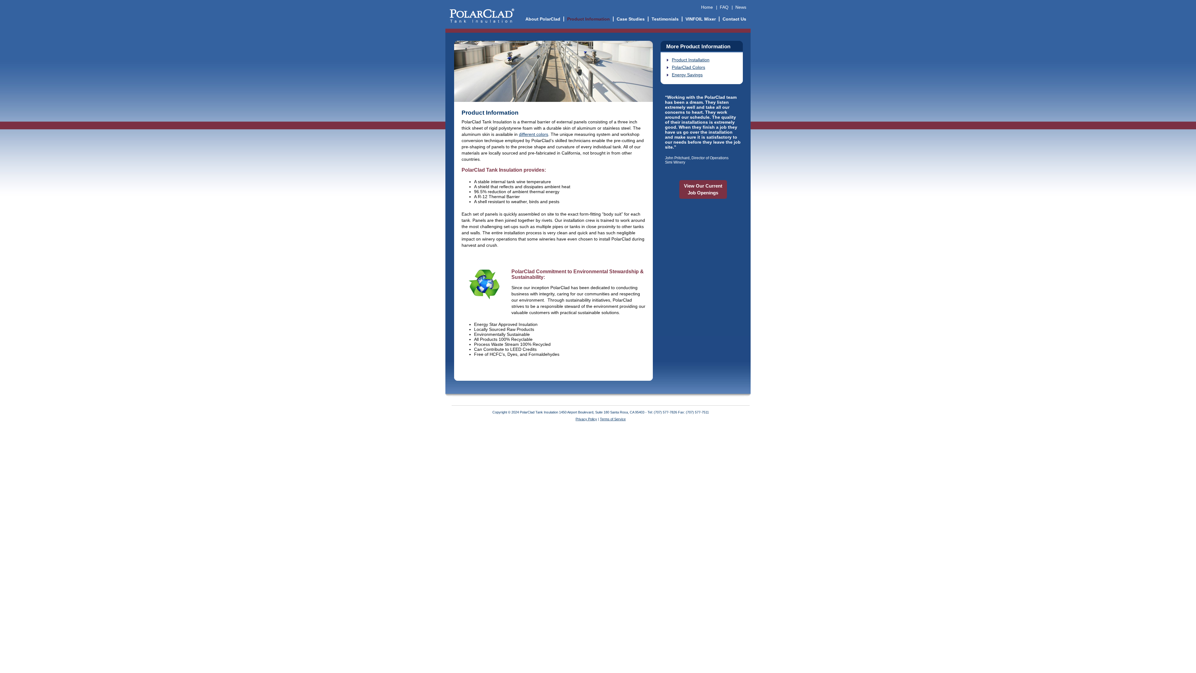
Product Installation (691, 59)
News (740, 7)
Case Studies (631, 19)
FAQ (724, 7)
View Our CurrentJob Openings (703, 189)
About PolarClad (542, 19)
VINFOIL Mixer (701, 19)
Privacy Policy (586, 419)
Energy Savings (687, 74)
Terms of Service (613, 419)
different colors (533, 134)
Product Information (588, 19)
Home (707, 7)
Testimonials (665, 19)
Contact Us (734, 19)
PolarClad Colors (688, 67)
